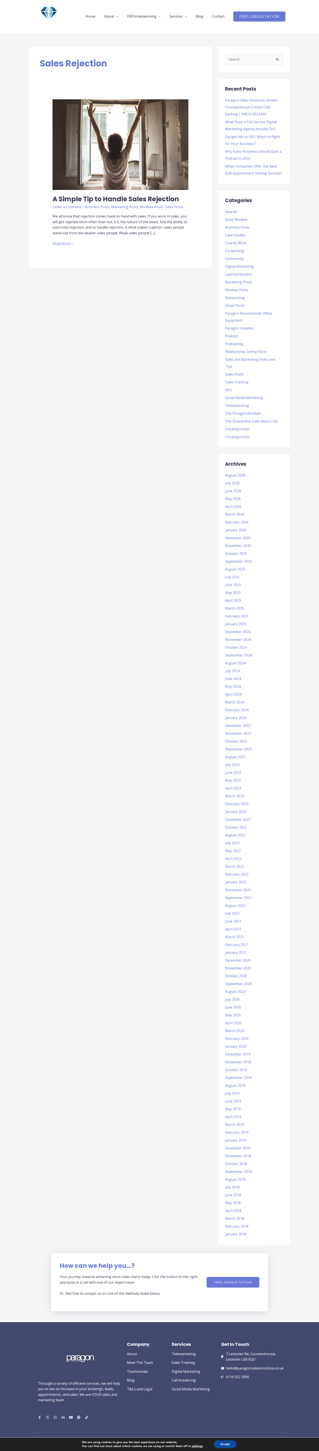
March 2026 (234, 514)
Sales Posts (174, 206)
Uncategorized (237, 436)
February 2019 (236, 1132)
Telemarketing (237, 405)
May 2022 (233, 850)
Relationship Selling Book (246, 351)
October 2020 (236, 976)
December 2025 (237, 537)
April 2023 (233, 788)
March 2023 (234, 796)
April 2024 (233, 694)
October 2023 (236, 741)
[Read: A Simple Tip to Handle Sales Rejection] (121, 144)
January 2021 (235, 952)
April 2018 (233, 1210)
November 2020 (238, 968)
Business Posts (97, 206)
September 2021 (238, 897)
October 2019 (236, 1069)
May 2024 (233, 686)
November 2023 (238, 733)
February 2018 (236, 1226)
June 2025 (233, 584)
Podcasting (234, 343)
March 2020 (234, 1030)
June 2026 (233, 491)
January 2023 (235, 811)
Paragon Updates (239, 328)
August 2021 (235, 905)
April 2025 (233, 600)
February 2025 (236, 616)
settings (197, 1446)
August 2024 (235, 663)
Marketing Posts (124, 206)
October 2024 (236, 647)
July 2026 (232, 483)
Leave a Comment (67, 206)
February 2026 (236, 522)
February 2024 (236, 710)
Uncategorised (237, 429)
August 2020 (235, 991)
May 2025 (233, 592)
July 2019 (232, 1093)
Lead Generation (238, 274)
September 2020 (238, 983)
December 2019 (237, 1054)
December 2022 (237, 819)
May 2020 (233, 1015)
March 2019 (234, 1124)
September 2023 (238, 749)
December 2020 (237, 960)
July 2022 (232, 843)
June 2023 (233, 772)
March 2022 (234, 866)
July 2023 (232, 764)
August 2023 (235, 757)
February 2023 (236, 803)
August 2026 (235, 475)
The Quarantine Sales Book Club (251, 421)
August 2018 (235, 1179)
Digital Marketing (239, 266)
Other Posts (235, 305)
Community (234, 258)
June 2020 (233, 1007)
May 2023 (233, 780)
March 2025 (234, 608)
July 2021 (232, 913)
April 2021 (233, 929)
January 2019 (235, 1140)
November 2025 (238, 545)
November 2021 (238, 890)
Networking (235, 297)
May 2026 (233, 498)
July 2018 (232, 1187)
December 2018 (237, 1148)
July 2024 (232, 670)
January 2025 (235, 624)
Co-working (234, 250)
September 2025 (238, 561)
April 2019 (233, 1116)
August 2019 (235, 1085)
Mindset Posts (151, 206)
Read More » (63, 243)
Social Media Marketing (244, 397)
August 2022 (235, 835)
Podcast (231, 336)
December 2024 (237, 631)
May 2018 (233, 1202)
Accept (225, 1444)
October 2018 (236, 1163)
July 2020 (232, 999)
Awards (231, 211)
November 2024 (238, 639)
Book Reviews (236, 219)
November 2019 (238, 1062)
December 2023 (237, 725)
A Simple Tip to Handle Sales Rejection (116, 199)
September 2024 (238, 655)
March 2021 (234, 936)
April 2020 (233, 1023)
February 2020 (236, 1038)
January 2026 (235, 530)
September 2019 (238, 1077)
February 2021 (236, 944)
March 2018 (234, 1218)
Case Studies (235, 235)
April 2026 (233, 506)
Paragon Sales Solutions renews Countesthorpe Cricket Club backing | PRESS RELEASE (251, 107)
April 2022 (233, 858)
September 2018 (238, 1171)
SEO (228, 389)
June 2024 (233, 678)
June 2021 (233, 921)
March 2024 (234, 702)
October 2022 (236, 827)
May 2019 (233, 1109)
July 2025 (232, 577)
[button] (259, 17)
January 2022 (235, 882)
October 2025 (236, 553)
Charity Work (236, 243)
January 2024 (235, 717)
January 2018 (235, 1234)
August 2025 (235, 569)
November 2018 (238, 1155)
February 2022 (236, 874)
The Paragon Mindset (243, 413)
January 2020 (235, 1046)
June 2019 (233, 1101)
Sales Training (236, 382)
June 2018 (233, 1195)
